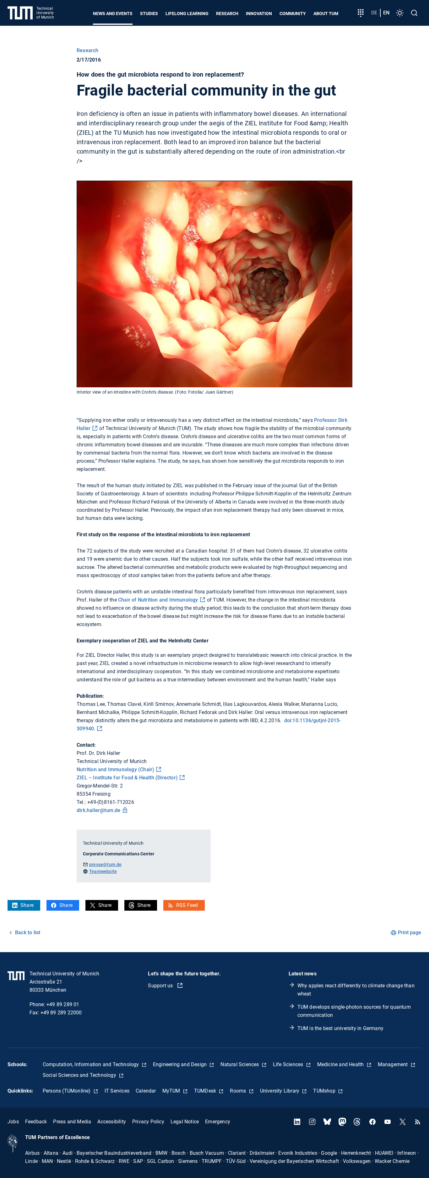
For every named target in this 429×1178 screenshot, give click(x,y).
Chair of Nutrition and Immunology (158, 600)
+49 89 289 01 (62, 1004)
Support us (161, 986)
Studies (149, 13)
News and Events (113, 13)
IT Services (117, 1091)
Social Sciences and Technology (80, 1075)
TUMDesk (206, 1091)
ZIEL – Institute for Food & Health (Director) (127, 778)
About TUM (325, 13)
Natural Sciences (240, 1064)
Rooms (238, 1091)
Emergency (217, 1122)
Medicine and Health (341, 1064)
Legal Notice (185, 1122)
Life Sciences (289, 1064)
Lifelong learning (187, 13)
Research (227, 13)
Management (393, 1064)
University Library (280, 1091)
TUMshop (325, 1091)
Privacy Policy (148, 1122)
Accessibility (111, 1122)
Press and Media (72, 1122)
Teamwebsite (103, 871)
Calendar (146, 1091)
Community (293, 13)
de (374, 13)
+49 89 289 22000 (61, 1013)
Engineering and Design (180, 1064)
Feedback (36, 1122)
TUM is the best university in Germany (340, 1028)
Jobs (13, 1122)
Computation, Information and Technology (91, 1064)
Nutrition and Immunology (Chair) (115, 769)
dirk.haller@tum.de (99, 810)
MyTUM (172, 1091)
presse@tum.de (105, 864)
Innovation (259, 13)
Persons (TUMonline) (67, 1091)
